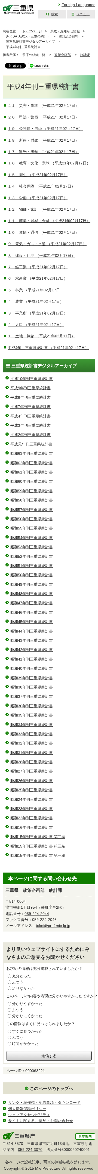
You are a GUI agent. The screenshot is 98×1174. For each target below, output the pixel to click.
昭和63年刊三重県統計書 (31, 453)
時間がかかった (25, 1043)
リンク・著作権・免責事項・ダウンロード (44, 1102)
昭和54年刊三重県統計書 (31, 537)
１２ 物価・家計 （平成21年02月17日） (43, 209)
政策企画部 (62, 55)
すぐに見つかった (27, 1031)
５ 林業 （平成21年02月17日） (36, 290)
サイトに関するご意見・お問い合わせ (40, 1121)
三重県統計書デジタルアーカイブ (30, 41)
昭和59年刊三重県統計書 (31, 491)
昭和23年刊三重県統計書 (31, 808)
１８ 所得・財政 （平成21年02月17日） (43, 140)
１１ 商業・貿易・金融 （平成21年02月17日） (49, 221)
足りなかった (23, 988)
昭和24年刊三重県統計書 (31, 799)
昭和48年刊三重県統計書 (31, 593)
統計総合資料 (68, 36)
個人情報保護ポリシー (27, 1109)
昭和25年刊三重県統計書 (31, 790)
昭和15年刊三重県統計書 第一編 (37, 855)
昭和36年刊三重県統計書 (31, 706)
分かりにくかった (27, 1016)
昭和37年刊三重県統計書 (31, 696)
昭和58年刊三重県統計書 (31, 500)
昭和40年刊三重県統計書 (31, 668)
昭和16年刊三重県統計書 (31, 827)
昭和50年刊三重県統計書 (31, 575)
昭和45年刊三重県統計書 (31, 621)
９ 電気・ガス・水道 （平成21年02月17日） (47, 244)
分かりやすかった (27, 1003)
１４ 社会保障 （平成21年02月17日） (41, 186)
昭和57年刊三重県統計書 (31, 509)
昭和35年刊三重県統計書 (31, 715)
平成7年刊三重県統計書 (30, 406)
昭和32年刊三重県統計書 (31, 743)
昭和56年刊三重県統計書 (31, 519)
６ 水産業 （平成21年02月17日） (38, 278)
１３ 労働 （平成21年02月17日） (38, 198)
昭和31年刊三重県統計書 (31, 753)
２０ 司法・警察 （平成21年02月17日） (43, 117)
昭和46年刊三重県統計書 (31, 612)
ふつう (17, 982)
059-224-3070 (30, 1149)
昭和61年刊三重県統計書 (31, 472)
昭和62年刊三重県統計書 (31, 463)
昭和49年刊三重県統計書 (31, 584)
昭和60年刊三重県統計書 (31, 481)
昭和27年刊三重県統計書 (31, 771)
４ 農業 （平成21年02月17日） (36, 301)
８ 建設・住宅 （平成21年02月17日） (41, 255)
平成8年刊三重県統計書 (30, 397)
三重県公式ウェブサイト (18, 9)
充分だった (21, 976)
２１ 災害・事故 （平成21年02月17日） (43, 105)
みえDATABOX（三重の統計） (28, 36)
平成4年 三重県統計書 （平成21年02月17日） (48, 347)
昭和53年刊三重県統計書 (31, 547)
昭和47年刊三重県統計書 (31, 603)
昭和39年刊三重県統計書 (31, 678)
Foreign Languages (78, 4)
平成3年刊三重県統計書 (30, 425)
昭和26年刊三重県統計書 (31, 780)
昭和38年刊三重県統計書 (31, 687)
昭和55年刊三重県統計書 (31, 528)
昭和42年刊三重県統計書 (31, 649)
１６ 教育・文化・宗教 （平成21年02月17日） (49, 163)
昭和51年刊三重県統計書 (31, 565)
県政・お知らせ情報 (65, 31)
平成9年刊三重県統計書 (30, 388)
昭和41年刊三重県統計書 (31, 659)
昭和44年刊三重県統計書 (31, 631)
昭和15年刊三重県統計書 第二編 (37, 836)
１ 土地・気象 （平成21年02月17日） (41, 336)
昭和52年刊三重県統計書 (31, 556)
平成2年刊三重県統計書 (30, 434)
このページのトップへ (51, 1088)
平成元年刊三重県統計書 (31, 444)
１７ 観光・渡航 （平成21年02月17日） (43, 152)
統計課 (85, 55)
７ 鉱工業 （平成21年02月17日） (38, 267)
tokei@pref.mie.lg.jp (53, 925)
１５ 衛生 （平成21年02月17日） (38, 175)
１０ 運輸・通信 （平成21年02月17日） (43, 232)
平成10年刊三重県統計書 (31, 378)
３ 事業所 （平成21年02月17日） (38, 313)
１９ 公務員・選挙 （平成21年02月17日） (45, 128)
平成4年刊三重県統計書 (30, 416)
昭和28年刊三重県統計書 (31, 762)
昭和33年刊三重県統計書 (31, 734)
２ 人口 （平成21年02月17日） (36, 324)
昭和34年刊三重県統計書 (31, 725)
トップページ (32, 31)
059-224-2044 (36, 913)
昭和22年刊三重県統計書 (31, 818)
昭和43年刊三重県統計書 (31, 640)
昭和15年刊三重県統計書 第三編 (37, 846)
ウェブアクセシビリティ (29, 1115)
